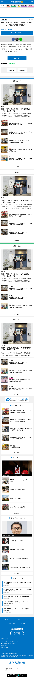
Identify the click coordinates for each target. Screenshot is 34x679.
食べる (8, 5)
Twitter (15, 633)
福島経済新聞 (16, 2)
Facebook (10, 633)
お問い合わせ (5, 645)
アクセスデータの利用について (9, 643)
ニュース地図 (4, 19)
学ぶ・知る (31, 5)
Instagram (19, 633)
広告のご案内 (5, 647)
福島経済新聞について (7, 638)
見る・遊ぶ (13, 5)
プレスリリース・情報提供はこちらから (10, 641)
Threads (23, 633)
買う (19, 5)
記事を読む (17, 58)
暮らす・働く (24, 5)
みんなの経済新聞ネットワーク (17, 662)
